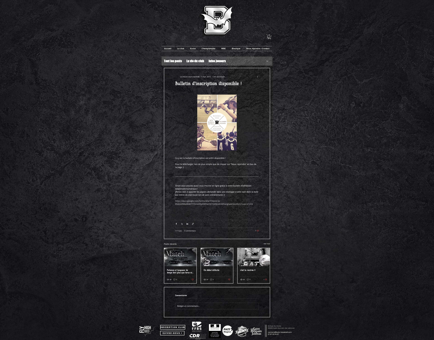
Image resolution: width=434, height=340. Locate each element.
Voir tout (267, 244)
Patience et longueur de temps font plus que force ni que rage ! (179, 271)
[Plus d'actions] (257, 76)
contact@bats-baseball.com (280, 332)
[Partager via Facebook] (176, 224)
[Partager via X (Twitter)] (182, 224)
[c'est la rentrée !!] (254, 257)
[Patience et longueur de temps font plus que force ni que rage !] (180, 257)
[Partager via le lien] (193, 224)
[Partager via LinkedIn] (187, 224)
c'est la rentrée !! (247, 270)
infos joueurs (217, 61)
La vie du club (195, 61)
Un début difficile (211, 270)
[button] (269, 36)
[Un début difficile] (217, 257)
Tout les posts (173, 61)
